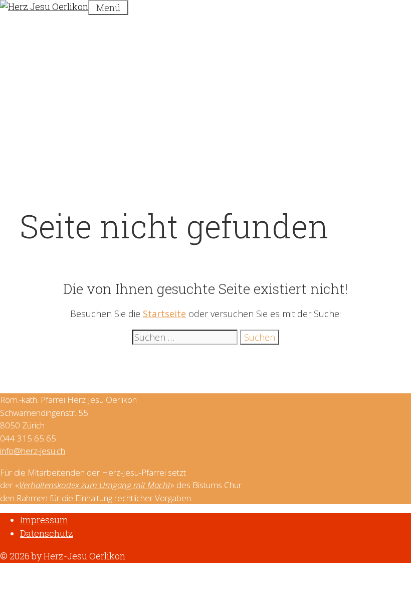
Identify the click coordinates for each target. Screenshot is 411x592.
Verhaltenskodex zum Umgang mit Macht (94, 485)
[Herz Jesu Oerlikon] (44, 7)
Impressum (44, 520)
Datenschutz (46, 533)
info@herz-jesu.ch (32, 451)
